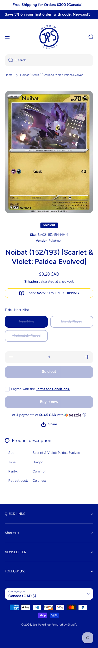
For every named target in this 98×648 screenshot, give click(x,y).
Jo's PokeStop (42, 624)
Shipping (31, 281)
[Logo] (49, 36)
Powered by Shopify (64, 624)
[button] (90, 36)
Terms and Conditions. (53, 389)
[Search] (9, 60)
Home (9, 75)
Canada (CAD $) (22, 596)
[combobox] (49, 60)
